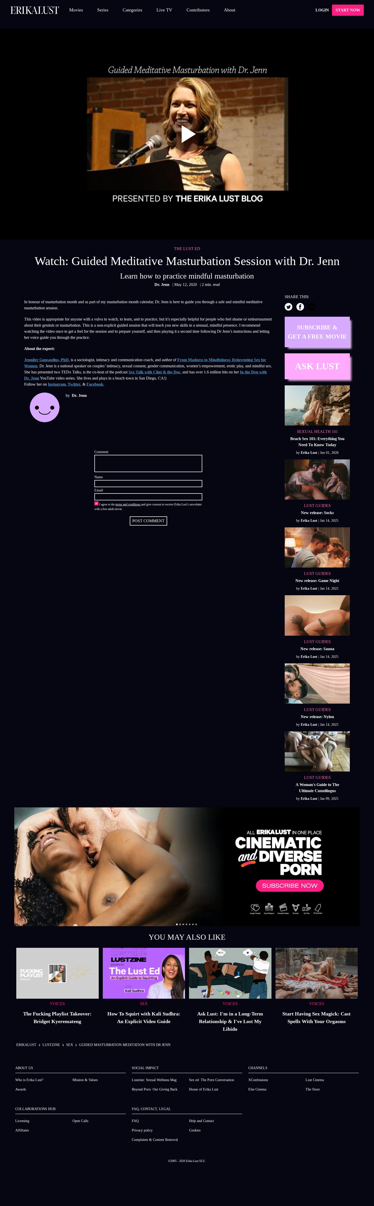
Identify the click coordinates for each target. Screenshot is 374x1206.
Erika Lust (309, 453)
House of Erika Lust (203, 1089)
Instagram (57, 384)
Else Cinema (257, 1089)
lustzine (51, 1045)
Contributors (198, 9)
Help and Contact (201, 1121)
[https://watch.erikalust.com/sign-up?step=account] (187, 866)
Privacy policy (142, 1130)
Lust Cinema (315, 1080)
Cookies (194, 1130)
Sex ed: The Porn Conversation (211, 1080)
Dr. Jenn (162, 284)
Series (102, 9)
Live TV (164, 9)
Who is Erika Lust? (29, 1080)
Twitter (74, 384)
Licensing (22, 1121)
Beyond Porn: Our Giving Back (154, 1089)
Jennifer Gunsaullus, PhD (46, 360)
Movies (76, 9)
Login (322, 10)
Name (98, 477)
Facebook (95, 384)
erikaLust (26, 1045)
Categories (132, 9)
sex (69, 1045)
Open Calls (80, 1121)
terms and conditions (128, 504)
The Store (313, 1089)
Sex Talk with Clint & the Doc (154, 372)
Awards (20, 1089)
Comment (101, 452)
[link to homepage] (34, 10)
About (229, 9)
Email (98, 490)
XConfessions (258, 1080)
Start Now (348, 10)
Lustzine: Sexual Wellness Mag (154, 1080)
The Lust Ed (187, 248)
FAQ (135, 1121)
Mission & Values (85, 1080)
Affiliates (22, 1130)
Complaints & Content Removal (155, 1140)
